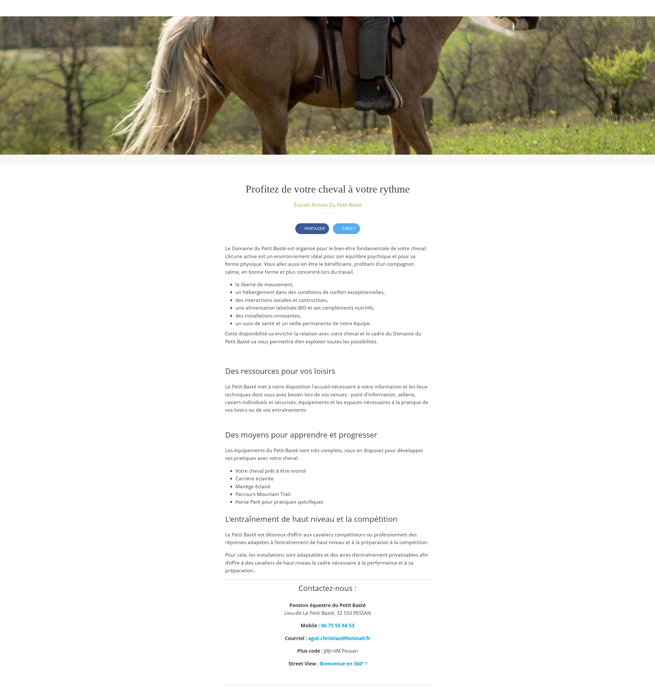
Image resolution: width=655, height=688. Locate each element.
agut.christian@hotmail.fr (339, 638)
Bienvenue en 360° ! (343, 663)
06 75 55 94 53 (337, 625)
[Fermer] (10, 8)
